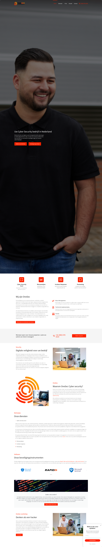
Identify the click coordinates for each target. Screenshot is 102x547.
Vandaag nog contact (34, 144)
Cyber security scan (21, 285)
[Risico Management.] (53, 301)
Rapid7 (61, 461)
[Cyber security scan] (21, 279)
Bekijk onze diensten (20, 144)
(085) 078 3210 (84, 3)
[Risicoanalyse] (41, 279)
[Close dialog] (100, 525)
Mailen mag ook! (79, 335)
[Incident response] (60, 279)
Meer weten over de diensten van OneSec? (25, 322)
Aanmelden (92, 540)
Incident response (61, 284)
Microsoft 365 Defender (69, 461)
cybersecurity (56, 395)
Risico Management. (60, 300)
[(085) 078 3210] (79, 3)
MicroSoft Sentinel (80, 461)
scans (64, 436)
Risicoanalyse (41, 284)
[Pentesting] (80, 279)
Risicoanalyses (20, 441)
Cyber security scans (21, 420)
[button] (51, 420)
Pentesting (80, 284)
